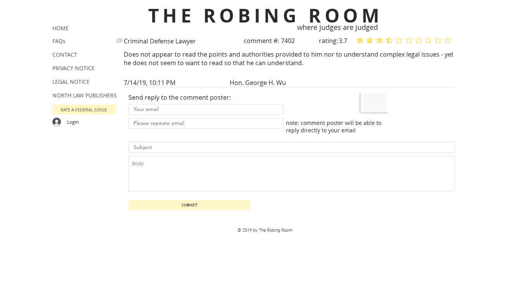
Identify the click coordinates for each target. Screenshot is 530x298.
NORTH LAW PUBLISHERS (84, 95)
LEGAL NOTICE (71, 81)
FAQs (59, 41)
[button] (83, 109)
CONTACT (64, 54)
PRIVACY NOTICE (73, 68)
